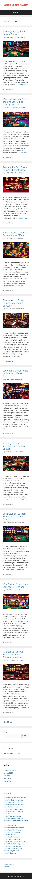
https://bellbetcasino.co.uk (13, 800)
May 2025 (7, 781)
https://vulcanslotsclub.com (13, 811)
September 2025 (10, 770)
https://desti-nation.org (12, 844)
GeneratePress (19, 876)
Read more (22, 85)
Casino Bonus (9, 89)
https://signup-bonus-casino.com (15, 841)
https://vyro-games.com (12, 816)
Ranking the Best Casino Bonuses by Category (15, 168)
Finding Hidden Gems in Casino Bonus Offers (15, 234)
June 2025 (7, 778)
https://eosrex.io (9, 814)
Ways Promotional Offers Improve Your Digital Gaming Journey (15, 102)
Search (6, 732)
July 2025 (7, 776)
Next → (11, 722)
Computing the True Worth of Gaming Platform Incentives (13, 654)
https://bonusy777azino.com (14, 802)
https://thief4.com (10, 825)
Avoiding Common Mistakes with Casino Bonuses (14, 446)
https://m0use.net (10, 853)
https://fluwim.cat (10, 834)
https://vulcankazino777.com (14, 805)
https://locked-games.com (13, 832)
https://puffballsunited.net (13, 848)
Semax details (9, 864)
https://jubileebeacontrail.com (14, 837)
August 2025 (8, 773)
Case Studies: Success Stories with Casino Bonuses (14, 516)
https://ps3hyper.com (11, 851)
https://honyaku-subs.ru (12, 846)
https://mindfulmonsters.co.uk (14, 828)
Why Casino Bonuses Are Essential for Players (16, 585)
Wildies (6, 867)
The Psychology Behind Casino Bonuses (15, 32)
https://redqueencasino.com (14, 807)
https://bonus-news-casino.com (15, 798)
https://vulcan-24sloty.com (13, 809)
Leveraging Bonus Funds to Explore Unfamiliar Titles (15, 373)
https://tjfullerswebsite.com (13, 818)
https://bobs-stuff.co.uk (12, 839)
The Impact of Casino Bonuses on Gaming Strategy (14, 303)
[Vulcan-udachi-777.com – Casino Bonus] (16, 5)
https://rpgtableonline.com (13, 830)
